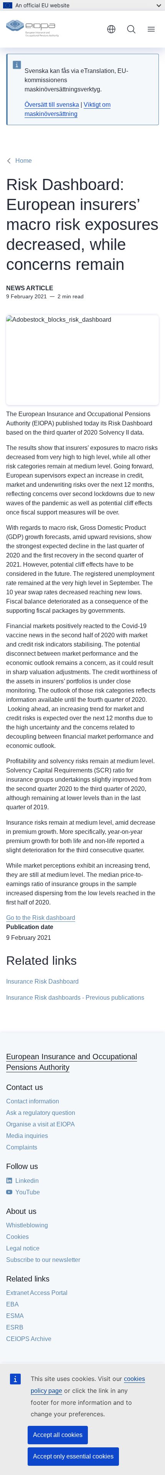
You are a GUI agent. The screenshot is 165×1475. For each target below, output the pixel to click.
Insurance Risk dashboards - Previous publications (75, 997)
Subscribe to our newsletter (43, 1260)
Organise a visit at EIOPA (40, 1124)
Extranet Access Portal (37, 1293)
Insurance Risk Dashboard (42, 981)
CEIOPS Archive (28, 1339)
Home (23, 160)
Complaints (21, 1147)
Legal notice (23, 1248)
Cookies (17, 1237)
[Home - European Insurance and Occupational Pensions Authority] (53, 29)
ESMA (15, 1316)
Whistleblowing (27, 1225)
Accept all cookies (57, 1435)
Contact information (32, 1101)
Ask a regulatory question (40, 1113)
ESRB (14, 1327)
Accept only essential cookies (73, 1456)
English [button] (111, 29)
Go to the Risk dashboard (40, 917)
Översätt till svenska (52, 104)
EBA (12, 1304)
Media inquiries (27, 1136)
